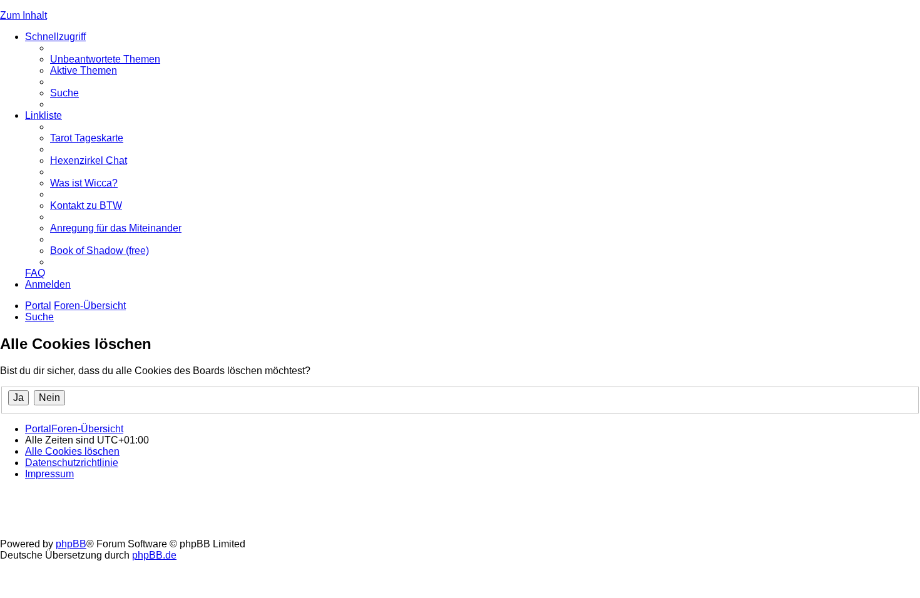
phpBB (71, 544)
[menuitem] (105, 59)
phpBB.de (154, 555)
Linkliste (43, 115)
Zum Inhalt (23, 15)
